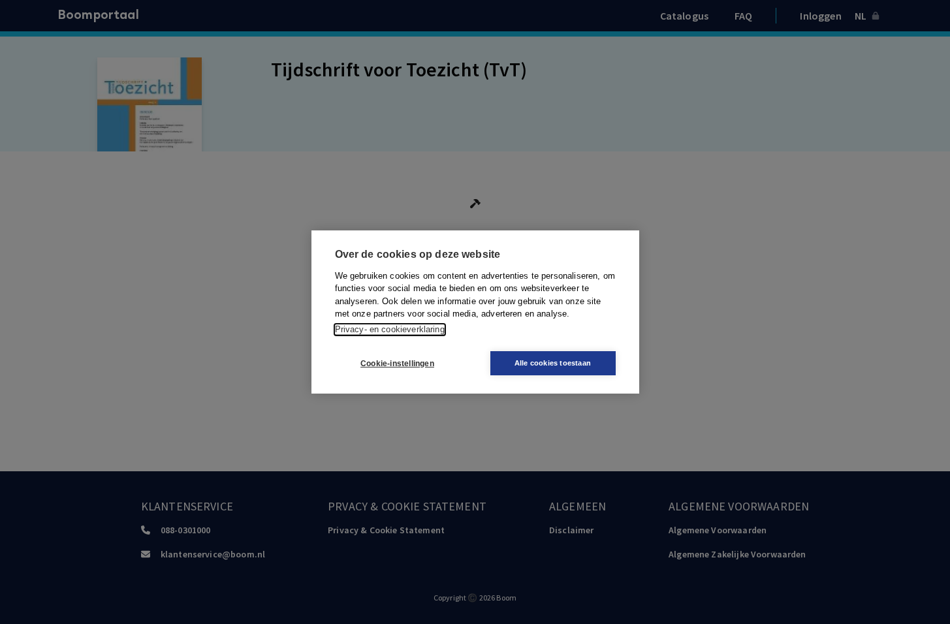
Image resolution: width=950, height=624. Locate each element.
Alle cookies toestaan (553, 363)
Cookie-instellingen (397, 363)
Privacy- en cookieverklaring (390, 329)
